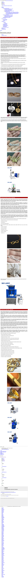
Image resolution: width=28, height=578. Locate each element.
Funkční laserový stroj (7, 11)
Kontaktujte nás (3, 28)
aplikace (3, 21)
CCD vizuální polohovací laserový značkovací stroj (12, 13)
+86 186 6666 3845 (4, 466)
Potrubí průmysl (5, 24)
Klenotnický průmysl (5, 25)
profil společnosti (5, 19)
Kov (5, 22)
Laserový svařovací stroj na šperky (9, 15)
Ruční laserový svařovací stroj (8, 16)
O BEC (1, 450)
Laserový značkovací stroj (6, 8)
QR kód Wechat (2, 454)
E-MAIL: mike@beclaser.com (9, 0)
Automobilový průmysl (6, 27)
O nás (2, 18)
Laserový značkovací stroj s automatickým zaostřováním (12, 12)
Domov (3, 34)
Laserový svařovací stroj (6, 14)
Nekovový (6, 23)
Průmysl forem (5, 26)
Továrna (4, 20)
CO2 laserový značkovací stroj (8, 9)
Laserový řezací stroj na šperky (6, 17)
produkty (3, 7)
